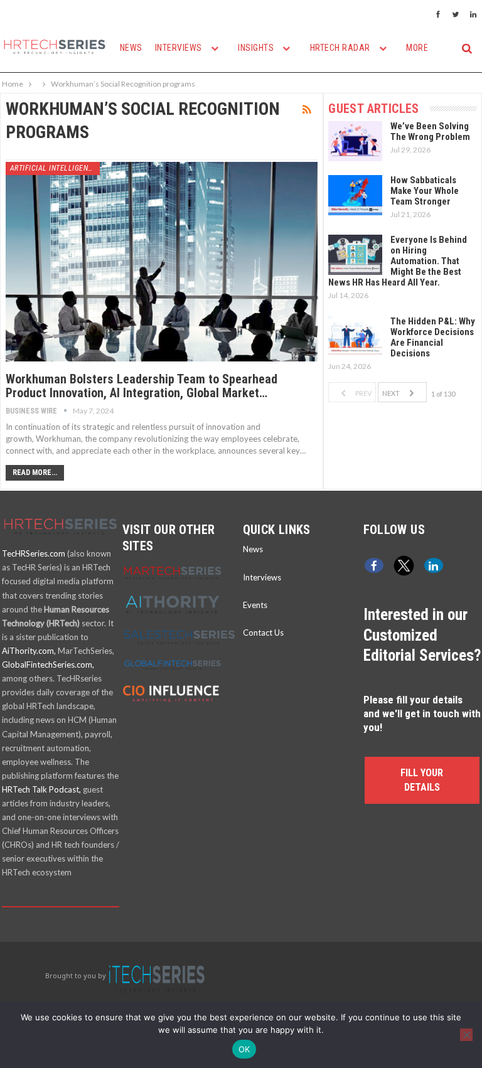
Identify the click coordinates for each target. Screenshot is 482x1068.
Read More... (35, 472)
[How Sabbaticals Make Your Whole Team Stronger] (355, 195)
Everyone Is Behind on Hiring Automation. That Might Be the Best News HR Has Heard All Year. (397, 261)
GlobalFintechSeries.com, (48, 664)
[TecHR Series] (156, 975)
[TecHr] (60, 540)
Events (255, 605)
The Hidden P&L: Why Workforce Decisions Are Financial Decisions (432, 337)
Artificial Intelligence (53, 168)
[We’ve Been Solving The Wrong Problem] (355, 141)
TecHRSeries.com (33, 553)
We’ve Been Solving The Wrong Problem (430, 131)
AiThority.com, (29, 651)
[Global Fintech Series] (172, 664)
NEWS (131, 48)
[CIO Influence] (172, 691)
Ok (244, 1049)
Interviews (262, 577)
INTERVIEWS (180, 48)
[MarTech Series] (172, 572)
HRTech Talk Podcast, (41, 789)
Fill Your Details (421, 780)
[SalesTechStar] (179, 636)
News (253, 549)
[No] (466, 1034)
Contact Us (263, 632)
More (417, 48)
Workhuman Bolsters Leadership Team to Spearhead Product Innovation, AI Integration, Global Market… (141, 385)
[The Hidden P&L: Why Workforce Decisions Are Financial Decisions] (355, 336)
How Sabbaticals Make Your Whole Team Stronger (424, 190)
